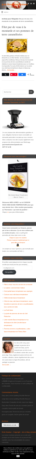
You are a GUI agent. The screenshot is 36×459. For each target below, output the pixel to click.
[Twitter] (28, 3)
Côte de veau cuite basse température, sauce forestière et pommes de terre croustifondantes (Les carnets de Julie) (18, 304)
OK (30, 92)
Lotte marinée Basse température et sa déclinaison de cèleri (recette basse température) (16, 322)
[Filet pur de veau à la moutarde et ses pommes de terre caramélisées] (18, 46)
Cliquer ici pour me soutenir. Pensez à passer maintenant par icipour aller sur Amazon (18, 240)
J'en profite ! (9, 272)
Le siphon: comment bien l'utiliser (14, 288)
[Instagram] (33, 3)
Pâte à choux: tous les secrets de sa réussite (18, 284)
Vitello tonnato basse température (14, 298)
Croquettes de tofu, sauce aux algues (21, 402)
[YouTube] (30, 3)
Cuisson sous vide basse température (16, 294)
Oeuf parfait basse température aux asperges (18, 291)
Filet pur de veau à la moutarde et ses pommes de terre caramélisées (18, 30)
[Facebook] (25, 3)
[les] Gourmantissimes (15, 4)
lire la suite (11, 70)
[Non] (34, 452)
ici (8, 212)
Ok (18, 456)
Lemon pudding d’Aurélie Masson (19, 395)
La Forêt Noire (8, 310)
